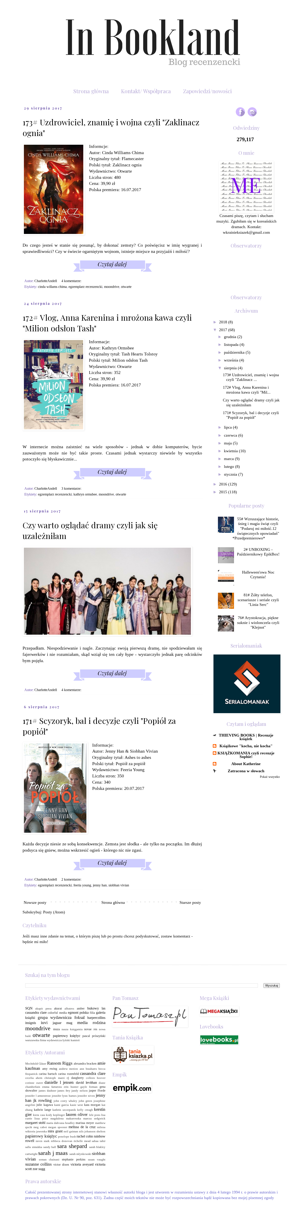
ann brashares (88, 1068)
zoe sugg (39, 1169)
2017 (223, 330)
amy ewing (49, 1068)
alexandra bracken (85, 1063)
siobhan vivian (119, 885)
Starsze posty (190, 902)
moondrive (111, 287)
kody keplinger (55, 1115)
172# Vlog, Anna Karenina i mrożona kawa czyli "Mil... (247, 389)
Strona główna (91, 91)
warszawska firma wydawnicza (43, 1040)
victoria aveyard (82, 1164)
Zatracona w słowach (246, 771)
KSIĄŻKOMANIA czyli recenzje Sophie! (245, 755)
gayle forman (89, 1086)
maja (228, 443)
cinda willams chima (52, 287)
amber (81, 1008)
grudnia (230, 336)
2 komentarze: (71, 879)
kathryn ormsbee (85, 494)
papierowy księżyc (66, 1036)
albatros (69, 1008)
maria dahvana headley (60, 1123)
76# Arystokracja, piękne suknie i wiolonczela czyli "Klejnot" (258, 622)
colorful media (57, 1012)
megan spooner (57, 1127)
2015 (223, 492)
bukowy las (96, 1008)
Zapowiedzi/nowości (207, 91)
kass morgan (92, 1105)
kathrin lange (42, 1109)
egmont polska (78, 1012)
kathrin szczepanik (64, 1109)
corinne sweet (34, 1082)
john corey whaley (65, 1100)
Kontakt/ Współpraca (146, 91)
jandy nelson (79, 1090)
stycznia (231, 474)
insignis (30, 1023)
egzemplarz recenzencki (85, 287)
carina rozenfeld (68, 1074)
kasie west (76, 1105)
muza (56, 1029)
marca (229, 458)
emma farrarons (52, 1086)
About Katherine (246, 764)
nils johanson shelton (92, 1131)
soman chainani (49, 1159)
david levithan (86, 1082)
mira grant (55, 1131)
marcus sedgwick (94, 1118)
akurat (58, 1008)
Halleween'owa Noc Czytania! (258, 574)
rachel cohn (85, 1136)
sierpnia (231, 368)
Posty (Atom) (54, 912)
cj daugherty (75, 1078)
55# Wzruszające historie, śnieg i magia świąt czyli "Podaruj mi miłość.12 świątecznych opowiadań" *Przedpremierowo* (255, 528)
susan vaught (97, 1159)
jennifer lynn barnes (64, 1095)
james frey (63, 1090)
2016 (223, 484)
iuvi (44, 1022)
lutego (229, 466)
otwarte (126, 287)
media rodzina (91, 1022)
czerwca (231, 435)
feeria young (82, 885)
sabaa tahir (98, 1141)
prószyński (98, 1036)
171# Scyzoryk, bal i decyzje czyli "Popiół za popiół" (251, 415)
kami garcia (61, 1105)
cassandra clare (36, 1012)
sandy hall (49, 1147)
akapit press (43, 1008)
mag (69, 1023)
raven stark (43, 1141)
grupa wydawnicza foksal (61, 1017)
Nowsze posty (35, 902)
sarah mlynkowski (80, 1154)
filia (92, 1012)
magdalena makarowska (65, 1118)
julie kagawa (44, 1105)
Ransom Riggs (59, 1063)
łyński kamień (71, 1040)
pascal (86, 1036)
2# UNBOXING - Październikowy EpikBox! (258, 552)
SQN (29, 1008)
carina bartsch (48, 1074)
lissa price (41, 1118)
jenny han (100, 885)
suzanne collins (38, 1164)
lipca (228, 427)
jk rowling (42, 1100)
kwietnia (231, 451)
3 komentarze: (71, 489)
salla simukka (33, 1147)
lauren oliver (77, 1114)
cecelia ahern (33, 1078)
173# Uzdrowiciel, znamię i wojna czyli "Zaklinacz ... (251, 377)
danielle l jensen (59, 1082)
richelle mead (82, 1141)
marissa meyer (85, 1123)
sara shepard (72, 1146)
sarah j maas (53, 1153)
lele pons (94, 1115)
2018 (223, 322)
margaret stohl (35, 1123)
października (235, 352)
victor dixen (61, 1164)
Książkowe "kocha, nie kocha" (246, 746)
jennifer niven (86, 1095)
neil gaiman (71, 1131)
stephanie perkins (73, 1159)
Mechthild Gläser (35, 1063)
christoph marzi (54, 1078)
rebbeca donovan (61, 1141)
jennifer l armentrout (38, 1095)
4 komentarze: (71, 281)
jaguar (57, 1023)
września (231, 360)
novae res (90, 1029)
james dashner (47, 1090)
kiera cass (39, 1115)
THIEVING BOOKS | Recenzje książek (246, 737)
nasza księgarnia (72, 1029)
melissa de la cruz (82, 1127)
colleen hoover (95, 1078)
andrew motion (68, 1068)
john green (85, 1100)
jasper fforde (97, 1090)
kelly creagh (85, 1109)
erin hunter (71, 1086)
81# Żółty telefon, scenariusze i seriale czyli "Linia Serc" (258, 600)
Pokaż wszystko (270, 776)
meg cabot (40, 1127)
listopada (232, 344)
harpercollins (96, 1018)
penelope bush (67, 1136)
